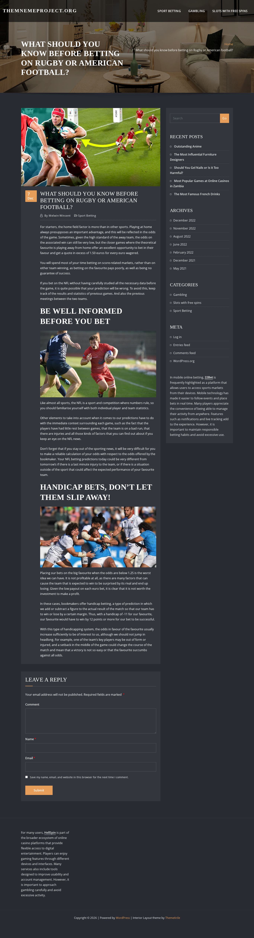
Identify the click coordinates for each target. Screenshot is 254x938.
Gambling (196, 11)
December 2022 (184, 220)
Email (30, 758)
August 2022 (182, 236)
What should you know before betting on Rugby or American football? (184, 50)
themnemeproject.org (40, 10)
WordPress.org (183, 361)
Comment (32, 704)
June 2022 (180, 244)
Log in (177, 337)
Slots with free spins (229, 11)
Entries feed (181, 345)
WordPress (123, 918)
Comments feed (184, 353)
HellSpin (50, 833)
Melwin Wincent (57, 215)
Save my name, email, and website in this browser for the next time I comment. (79, 777)
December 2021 (184, 260)
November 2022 (184, 228)
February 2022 (183, 252)
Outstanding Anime (188, 146)
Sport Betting (169, 11)
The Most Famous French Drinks (197, 194)
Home (228, 44)
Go (224, 118)
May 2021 (180, 268)
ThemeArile (172, 918)
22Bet (209, 377)
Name (30, 739)
